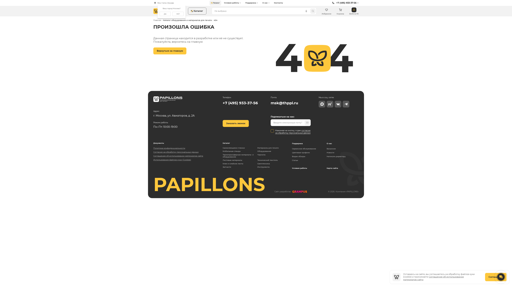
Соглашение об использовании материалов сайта (178, 156)
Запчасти (227, 167)
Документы (158, 143)
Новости (330, 152)
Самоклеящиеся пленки (234, 148)
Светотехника (263, 164)
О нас (329, 143)
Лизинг (216, 3)
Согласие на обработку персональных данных (176, 152)
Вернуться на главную (170, 51)
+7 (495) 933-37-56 (346, 3)
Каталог (226, 143)
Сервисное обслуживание (304, 149)
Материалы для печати (268, 148)
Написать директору (336, 156)
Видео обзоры (298, 156)
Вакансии (331, 149)
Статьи (295, 160)
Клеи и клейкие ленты (233, 164)
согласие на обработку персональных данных (293, 131)
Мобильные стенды (232, 151)
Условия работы (299, 168)
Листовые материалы (232, 160)
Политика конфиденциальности (169, 148)
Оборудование (264, 151)
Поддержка (297, 143)
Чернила (261, 155)
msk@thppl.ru (284, 103)
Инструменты (263, 167)
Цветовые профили (301, 152)
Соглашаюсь (496, 277)
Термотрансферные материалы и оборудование (238, 156)
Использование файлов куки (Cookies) (172, 160)
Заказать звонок (235, 123)
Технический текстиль (267, 160)
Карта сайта (332, 168)
